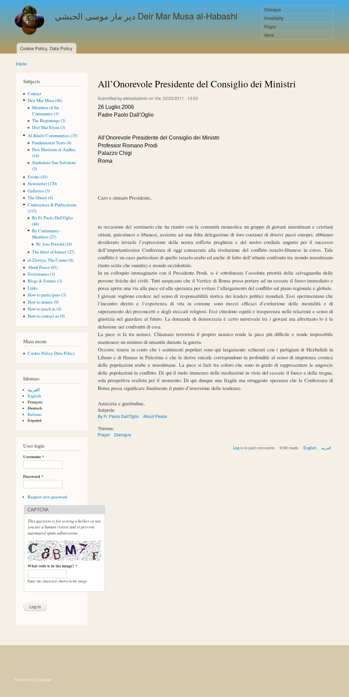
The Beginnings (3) (48, 121)
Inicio (21, 63)
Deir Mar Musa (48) (45, 100)
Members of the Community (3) (45, 111)
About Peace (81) (43, 267)
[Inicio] (30, 21)
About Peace (155, 416)
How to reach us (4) (44, 309)
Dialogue (272, 9)
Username (33, 457)
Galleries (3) (39, 191)
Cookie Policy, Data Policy (46, 48)
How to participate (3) (47, 295)
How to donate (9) (43, 302)
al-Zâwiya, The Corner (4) (50, 260)
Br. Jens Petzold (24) (54, 244)
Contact (35, 94)
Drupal (44, 679)
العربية (34, 390)
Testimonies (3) (41, 274)
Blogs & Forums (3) (45, 281)
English (34, 396)
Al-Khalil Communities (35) (52, 136)
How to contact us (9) (46, 316)
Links (32, 288)
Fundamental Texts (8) (51, 143)
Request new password (47, 497)
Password (33, 476)
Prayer (270, 26)
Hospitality (274, 18)
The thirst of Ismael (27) (53, 252)
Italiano (34, 414)
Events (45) (37, 177)
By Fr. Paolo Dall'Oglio (118, 416)
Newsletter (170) (42, 184)
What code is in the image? (52, 566)
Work (269, 35)
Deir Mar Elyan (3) (48, 127)
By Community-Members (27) (46, 234)
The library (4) (40, 198)
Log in (238, 447)
